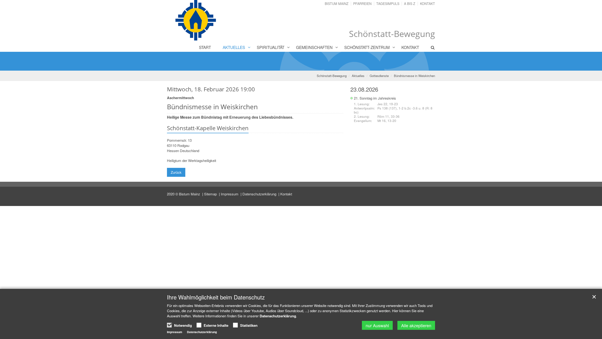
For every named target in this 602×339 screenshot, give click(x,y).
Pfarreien (362, 3)
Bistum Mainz (337, 3)
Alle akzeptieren (416, 325)
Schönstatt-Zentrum (367, 47)
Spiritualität (270, 47)
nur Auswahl (377, 325)
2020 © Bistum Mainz (184, 193)
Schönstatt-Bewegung (332, 75)
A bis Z (409, 3)
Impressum (230, 193)
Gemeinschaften (314, 47)
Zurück (176, 172)
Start (205, 47)
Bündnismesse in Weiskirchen (414, 75)
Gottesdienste (379, 75)
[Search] (430, 47)
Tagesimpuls (387, 3)
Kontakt (427, 3)
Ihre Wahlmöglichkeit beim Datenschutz (216, 297)
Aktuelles (234, 47)
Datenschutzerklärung (259, 193)
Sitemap (211, 193)
